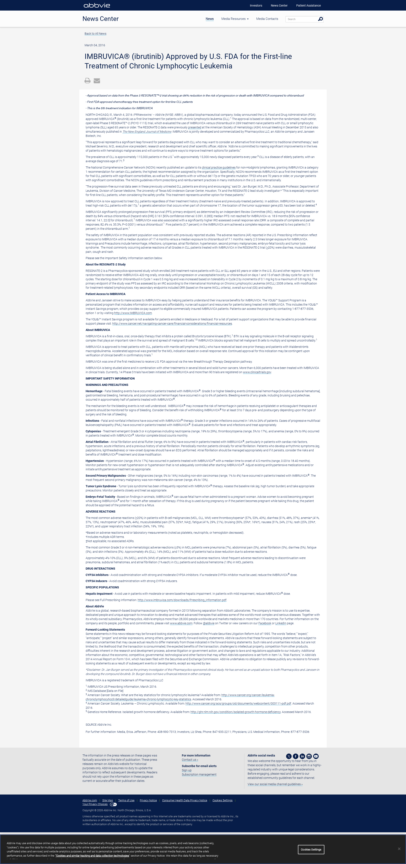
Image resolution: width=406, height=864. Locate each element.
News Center (279, 5)
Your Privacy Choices (95, 804)
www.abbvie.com (181, 623)
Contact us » (190, 759)
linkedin (302, 756)
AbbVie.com (89, 800)
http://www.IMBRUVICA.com (133, 313)
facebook (295, 756)
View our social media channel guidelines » (275, 784)
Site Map (107, 800)
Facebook (264, 623)
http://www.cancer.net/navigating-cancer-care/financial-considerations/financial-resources (172, 323)
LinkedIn (280, 623)
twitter (289, 756)
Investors (256, 5)
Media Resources (234, 19)
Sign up (187, 770)
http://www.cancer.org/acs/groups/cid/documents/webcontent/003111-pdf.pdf (238, 703)
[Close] (399, 848)
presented (194, 127)
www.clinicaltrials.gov (257, 372)
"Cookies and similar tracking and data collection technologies (92, 855)
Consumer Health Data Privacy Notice (184, 800)
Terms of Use (126, 800)
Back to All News (95, 33)
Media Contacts (267, 19)
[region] (203, 849)
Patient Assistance (308, 5)
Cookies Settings (223, 800)
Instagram (309, 756)
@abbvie (208, 623)
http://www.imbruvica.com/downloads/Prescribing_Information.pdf (182, 600)
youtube (316, 756)
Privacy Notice (148, 800)
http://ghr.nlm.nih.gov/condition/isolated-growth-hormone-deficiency (236, 712)
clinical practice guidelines (219, 167)
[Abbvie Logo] (97, 8)
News (210, 19)
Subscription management (199, 774)
